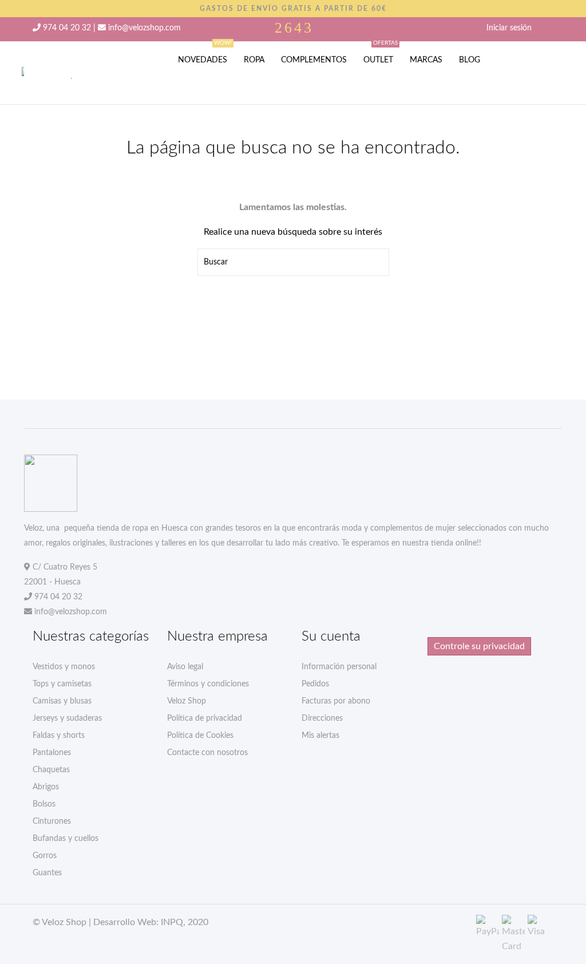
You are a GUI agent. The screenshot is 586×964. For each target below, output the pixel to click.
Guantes (47, 873)
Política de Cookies (200, 736)
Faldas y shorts (59, 736)
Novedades (205, 53)
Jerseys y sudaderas (67, 718)
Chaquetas (51, 770)
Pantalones (52, 753)
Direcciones (322, 718)
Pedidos (315, 684)
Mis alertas (320, 736)
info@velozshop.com (144, 28)
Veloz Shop (186, 701)
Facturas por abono (336, 701)
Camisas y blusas (62, 701)
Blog (469, 60)
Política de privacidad (204, 718)
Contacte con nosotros (207, 753)
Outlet (380, 53)
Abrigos (46, 787)
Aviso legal (185, 667)
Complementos (314, 60)
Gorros (45, 856)
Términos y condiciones (208, 684)
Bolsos (44, 804)
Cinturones (52, 821)
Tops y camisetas (62, 684)
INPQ (172, 922)
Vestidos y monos (64, 667)
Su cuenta (331, 636)
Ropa (254, 60)
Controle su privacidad (479, 646)
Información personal (339, 667)
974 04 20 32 (67, 28)
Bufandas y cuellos (65, 839)
